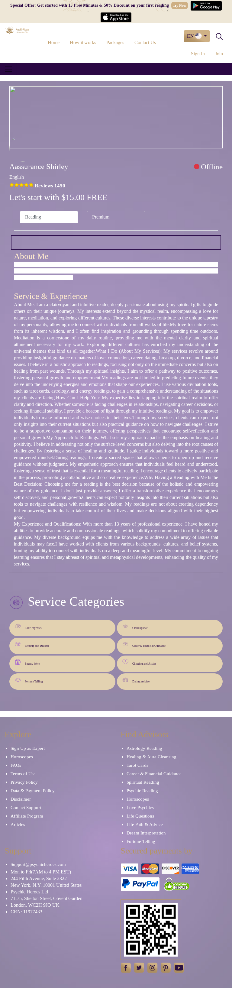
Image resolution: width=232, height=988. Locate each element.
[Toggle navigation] (8, 69)
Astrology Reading (144, 748)
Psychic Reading (142, 790)
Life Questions (140, 816)
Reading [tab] (33, 216)
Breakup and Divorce (37, 645)
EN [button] (191, 36)
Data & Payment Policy (33, 790)
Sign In (198, 53)
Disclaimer (21, 799)
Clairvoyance (140, 628)
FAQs (16, 765)
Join (219, 53)
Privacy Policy (24, 782)
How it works (83, 42)
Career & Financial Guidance (149, 645)
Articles (18, 824)
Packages (115, 42)
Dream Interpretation (146, 833)
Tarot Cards (137, 765)
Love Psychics (33, 628)
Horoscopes (22, 756)
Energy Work (32, 663)
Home (54, 42)
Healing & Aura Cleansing (151, 756)
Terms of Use (23, 773)
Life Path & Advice (145, 824)
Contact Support (26, 807)
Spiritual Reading (143, 782)
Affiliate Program (27, 816)
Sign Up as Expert (28, 748)
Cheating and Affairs (144, 663)
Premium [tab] (100, 216)
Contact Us (145, 42)
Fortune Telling (34, 681)
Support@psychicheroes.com (38, 864)
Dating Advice (141, 681)
